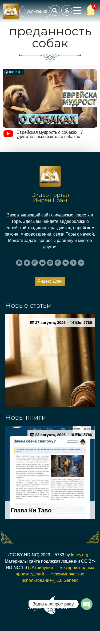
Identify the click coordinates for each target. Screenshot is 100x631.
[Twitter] (27, 263)
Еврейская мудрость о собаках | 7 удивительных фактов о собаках (50, 134)
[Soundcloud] (81, 263)
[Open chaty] (86, 604)
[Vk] (65, 263)
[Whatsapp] (58, 263)
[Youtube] (42, 263)
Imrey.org (79, 555)
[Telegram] (50, 263)
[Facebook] (19, 263)
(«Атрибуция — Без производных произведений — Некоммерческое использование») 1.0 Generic (55, 574)
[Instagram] (34, 263)
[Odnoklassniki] (73, 263)
